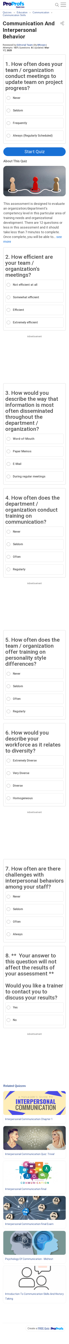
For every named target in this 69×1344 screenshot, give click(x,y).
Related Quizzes (14, 1085)
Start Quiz (34, 151)
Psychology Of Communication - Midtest (29, 1259)
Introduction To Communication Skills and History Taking (34, 1296)
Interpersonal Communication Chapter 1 (29, 1119)
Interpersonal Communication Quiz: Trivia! (29, 1154)
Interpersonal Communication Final (25, 1189)
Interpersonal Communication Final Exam (29, 1224)
